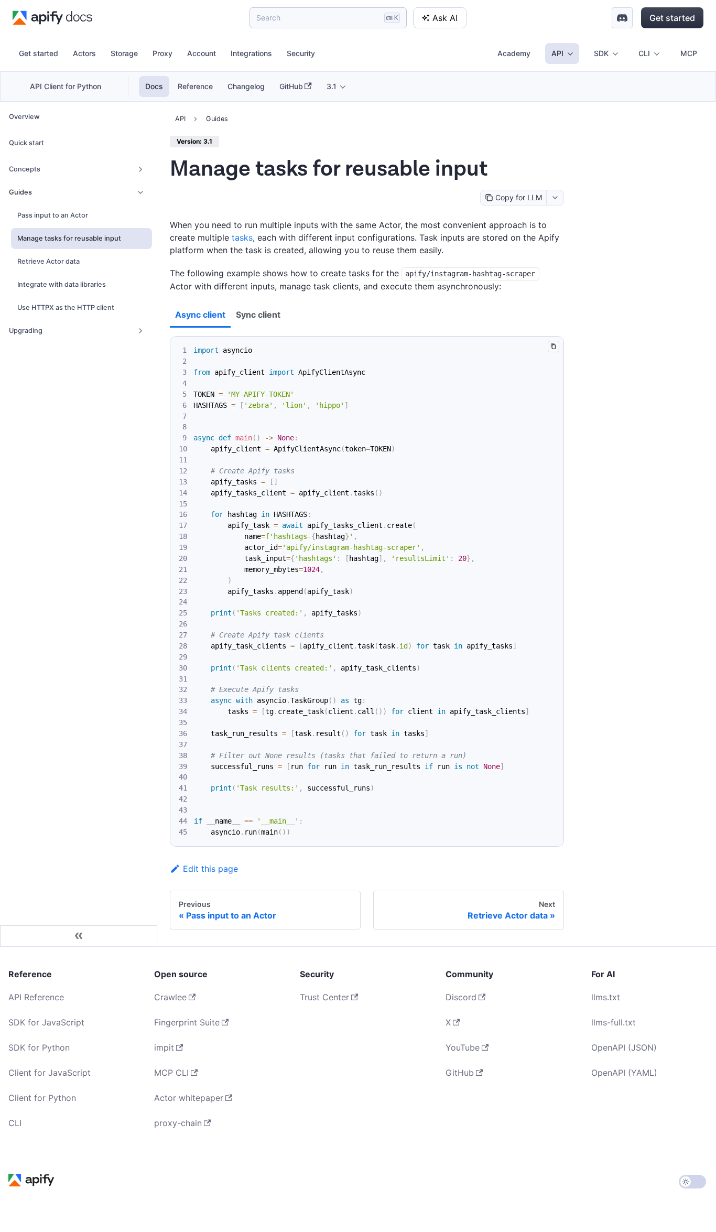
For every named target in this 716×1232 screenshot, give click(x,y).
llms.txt (605, 997)
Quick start (26, 143)
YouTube (463, 1047)
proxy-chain (178, 1123)
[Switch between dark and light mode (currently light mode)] (692, 1181)
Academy (513, 53)
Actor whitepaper (188, 1098)
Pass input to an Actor (52, 215)
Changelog (246, 86)
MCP (688, 53)
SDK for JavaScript (46, 1022)
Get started (672, 18)
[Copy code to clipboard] (553, 346)
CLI (14, 1123)
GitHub (291, 86)
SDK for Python (39, 1047)
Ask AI (445, 18)
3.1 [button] (332, 86)
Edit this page (210, 868)
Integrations (251, 53)
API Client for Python (65, 86)
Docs (154, 86)
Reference (195, 86)
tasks (242, 237)
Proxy (162, 53)
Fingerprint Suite (187, 1022)
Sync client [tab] (258, 314)
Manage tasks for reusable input (69, 238)
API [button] (557, 53)
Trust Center (324, 997)
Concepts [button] (24, 169)
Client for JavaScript (49, 1072)
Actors (84, 53)
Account (201, 53)
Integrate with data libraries (61, 284)
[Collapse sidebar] (78, 935)
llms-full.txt (613, 1022)
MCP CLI (171, 1072)
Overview (24, 117)
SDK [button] (601, 53)
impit (164, 1047)
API (180, 119)
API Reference (36, 997)
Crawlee (170, 997)
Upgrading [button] (25, 330)
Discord (461, 997)
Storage (124, 53)
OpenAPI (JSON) (624, 1047)
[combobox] (554, 197)
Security (301, 53)
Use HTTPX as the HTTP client (65, 307)
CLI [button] (644, 53)
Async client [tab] (200, 314)
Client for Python (42, 1098)
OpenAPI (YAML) (624, 1072)
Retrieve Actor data (48, 261)
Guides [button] (20, 192)
